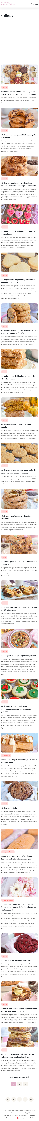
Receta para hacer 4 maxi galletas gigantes (18, 655)
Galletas (4, 87)
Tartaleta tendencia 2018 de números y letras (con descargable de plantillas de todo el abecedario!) (19, 907)
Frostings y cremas (7, 900)
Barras (4, 372)
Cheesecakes (6, 755)
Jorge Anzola (25, 1118)
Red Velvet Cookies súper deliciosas (16, 960)
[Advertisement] (19, 38)
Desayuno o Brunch (7, 852)
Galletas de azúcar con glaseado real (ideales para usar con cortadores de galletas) (16, 709)
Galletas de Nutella (9, 808)
